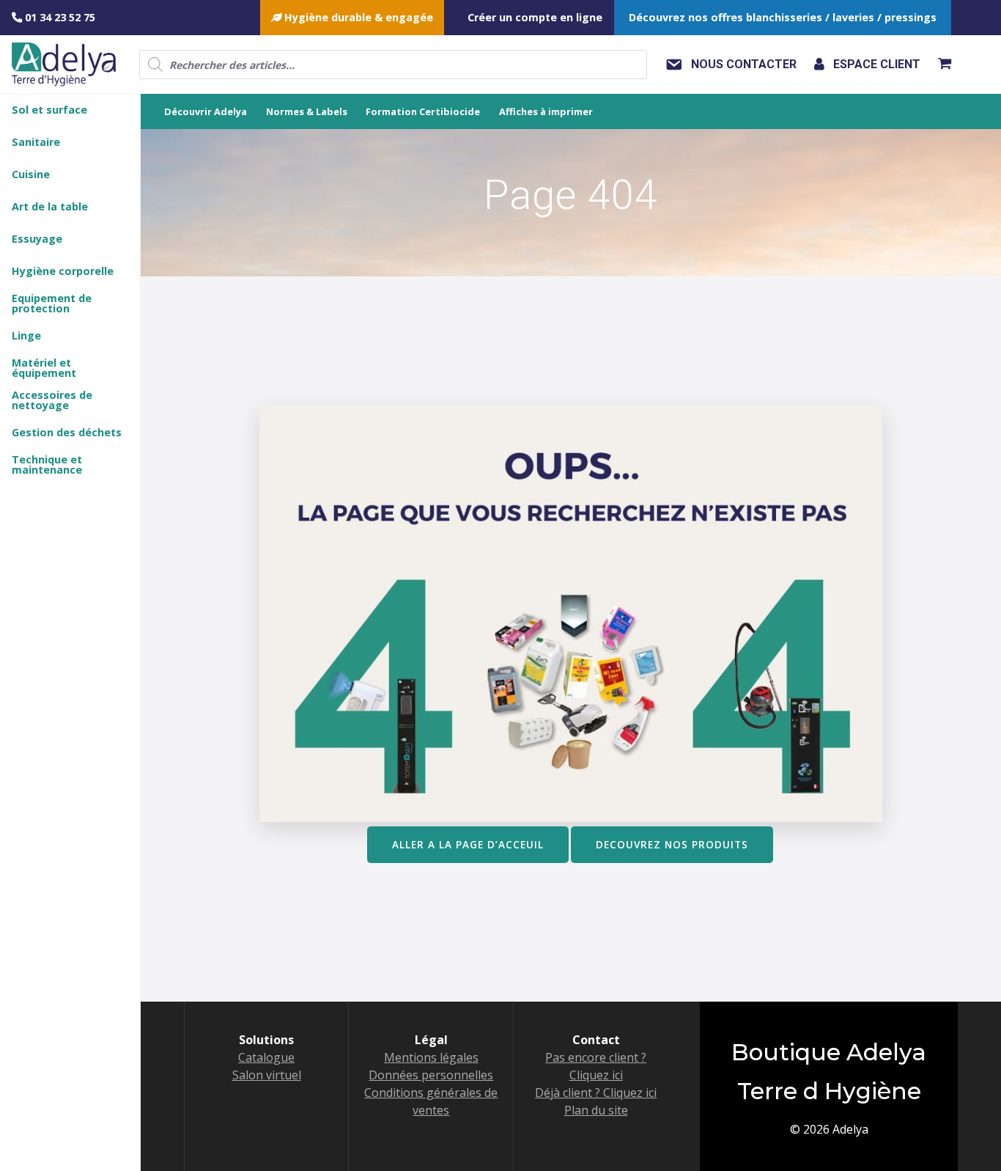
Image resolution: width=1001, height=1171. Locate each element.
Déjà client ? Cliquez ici (596, 1092)
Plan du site (596, 1110)
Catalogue (266, 1057)
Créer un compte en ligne (535, 17)
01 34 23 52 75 (58, 17)
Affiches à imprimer (546, 111)
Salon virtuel (266, 1075)
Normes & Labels (306, 111)
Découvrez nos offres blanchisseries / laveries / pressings (783, 17)
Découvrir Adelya (205, 111)
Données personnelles (431, 1075)
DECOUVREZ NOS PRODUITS (672, 844)
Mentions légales (431, 1057)
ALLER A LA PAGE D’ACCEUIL (468, 844)
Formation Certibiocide (423, 111)
